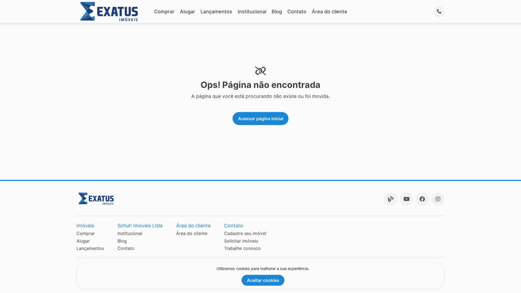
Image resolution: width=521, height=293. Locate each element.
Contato (296, 11)
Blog (277, 11)
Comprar (164, 11)
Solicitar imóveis (241, 241)
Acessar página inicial (260, 118)
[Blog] (390, 199)
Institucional (252, 11)
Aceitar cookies (263, 280)
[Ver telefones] (439, 11)
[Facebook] (422, 199)
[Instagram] (437, 199)
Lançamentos (216, 11)
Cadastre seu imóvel (245, 233)
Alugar (187, 11)
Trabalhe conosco (242, 248)
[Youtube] (406, 199)
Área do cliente (329, 11)
